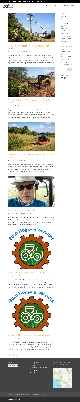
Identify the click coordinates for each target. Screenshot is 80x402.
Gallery (54, 5)
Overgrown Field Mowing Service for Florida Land (30, 155)
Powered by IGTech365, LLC (15, 399)
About (72, 5)
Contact (65, 5)
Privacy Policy (35, 370)
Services (45, 5)
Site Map (34, 372)
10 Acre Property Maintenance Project (27, 272)
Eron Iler (12, 213)
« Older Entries (13, 355)
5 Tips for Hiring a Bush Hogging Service (28, 334)
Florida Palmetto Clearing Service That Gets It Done (31, 101)
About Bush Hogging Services (39, 367)
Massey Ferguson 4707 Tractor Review (66, 57)
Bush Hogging (26, 275)
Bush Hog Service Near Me (21, 210)
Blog (60, 5)
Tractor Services (22, 51)
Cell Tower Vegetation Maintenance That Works (28, 47)
